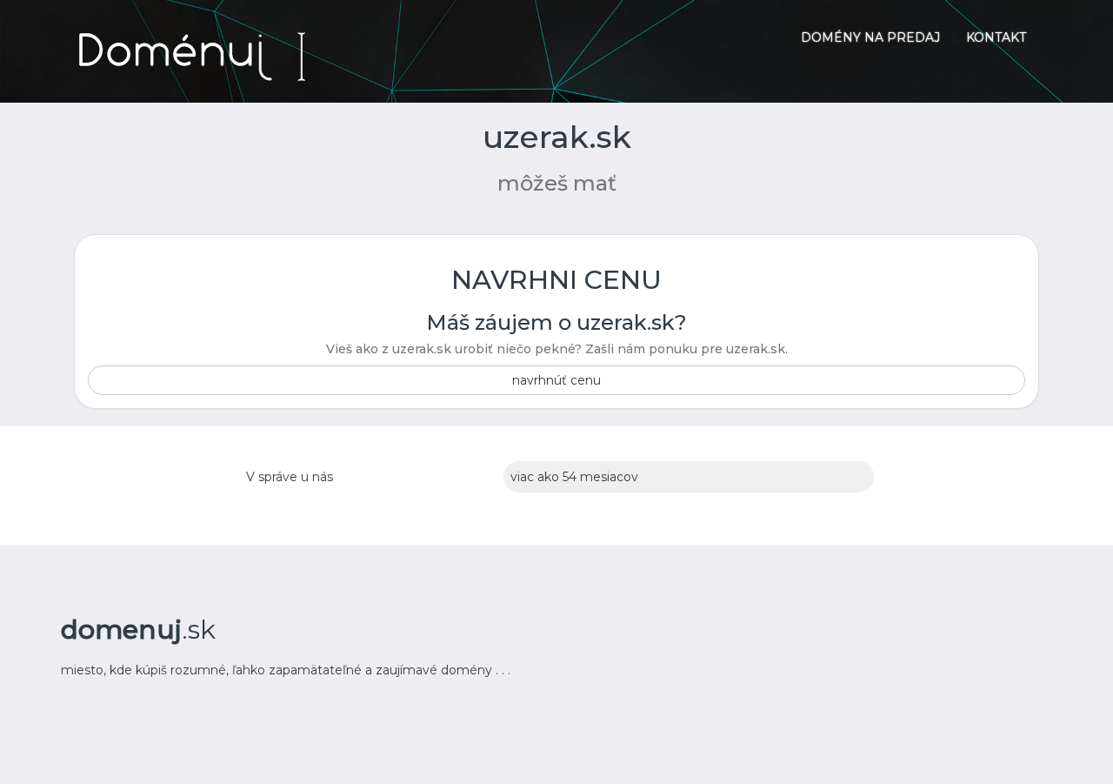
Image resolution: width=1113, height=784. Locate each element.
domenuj (138, 629)
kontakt (996, 37)
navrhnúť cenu (556, 380)
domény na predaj (870, 37)
